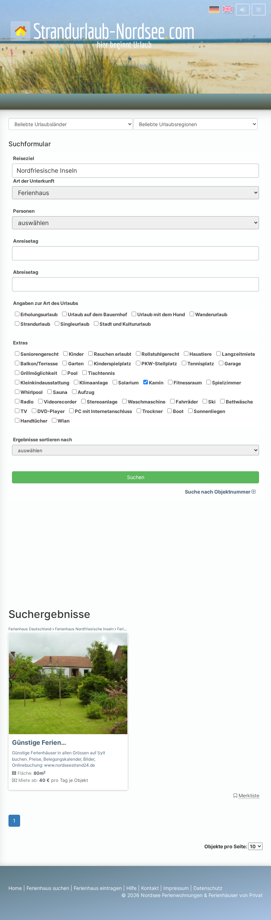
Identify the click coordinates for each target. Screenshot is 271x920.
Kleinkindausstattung (44, 382)
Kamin (155, 382)
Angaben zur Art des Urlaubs (45, 303)
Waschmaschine (146, 402)
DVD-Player (50, 411)
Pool (72, 373)
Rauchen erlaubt (112, 354)
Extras (20, 343)
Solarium (128, 382)
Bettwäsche (239, 402)
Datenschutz (208, 888)
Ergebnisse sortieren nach (42, 439)
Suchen (135, 477)
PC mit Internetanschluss (103, 411)
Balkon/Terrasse (38, 363)
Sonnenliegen (209, 411)
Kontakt (150, 888)
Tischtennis (101, 373)
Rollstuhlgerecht (159, 354)
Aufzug (85, 392)
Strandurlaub (34, 324)
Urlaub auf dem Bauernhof (97, 314)
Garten (75, 363)
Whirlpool (31, 392)
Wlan (63, 421)
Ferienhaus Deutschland (30, 629)
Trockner (152, 411)
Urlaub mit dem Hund (160, 314)
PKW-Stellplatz (158, 363)
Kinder (76, 354)
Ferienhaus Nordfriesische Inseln (84, 629)
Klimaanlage (93, 382)
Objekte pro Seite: (226, 846)
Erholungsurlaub (38, 314)
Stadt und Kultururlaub (124, 324)
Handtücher (33, 421)
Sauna (59, 392)
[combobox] (135, 171)
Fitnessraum (187, 382)
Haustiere (200, 354)
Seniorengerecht (39, 354)
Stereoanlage (102, 402)
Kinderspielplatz (112, 363)
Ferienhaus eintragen (98, 888)
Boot (177, 411)
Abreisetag (25, 272)
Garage (232, 363)
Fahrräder (186, 402)
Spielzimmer (226, 382)
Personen (24, 211)
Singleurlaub (74, 324)
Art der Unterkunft (33, 181)
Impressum (176, 888)
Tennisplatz (200, 363)
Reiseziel (23, 158)
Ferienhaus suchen (47, 888)
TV (23, 411)
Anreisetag (25, 241)
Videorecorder (60, 402)
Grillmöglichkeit (38, 373)
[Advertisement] (135, 551)
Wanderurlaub (210, 314)
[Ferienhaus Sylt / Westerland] (68, 684)
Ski (211, 402)
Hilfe (131, 888)
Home (15, 888)
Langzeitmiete (238, 354)
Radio (26, 402)
